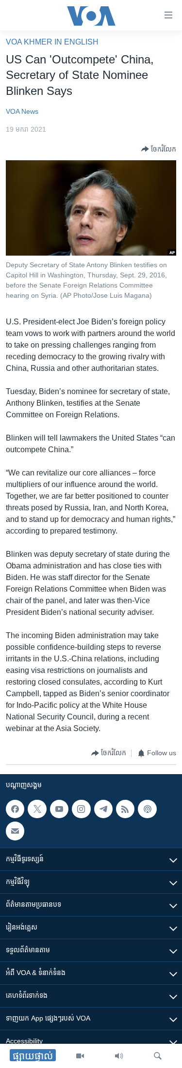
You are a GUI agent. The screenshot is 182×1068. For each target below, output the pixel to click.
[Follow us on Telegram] (103, 809)
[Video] (80, 1056)
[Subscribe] (15, 831)
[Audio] (118, 1056)
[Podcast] (147, 809)
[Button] (158, 149)
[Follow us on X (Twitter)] (37, 809)
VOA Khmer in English (52, 42)
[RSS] (125, 809)
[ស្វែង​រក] (157, 1056)
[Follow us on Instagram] (81, 809)
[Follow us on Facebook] (15, 809)
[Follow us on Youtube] (59, 809)
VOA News (22, 111)
